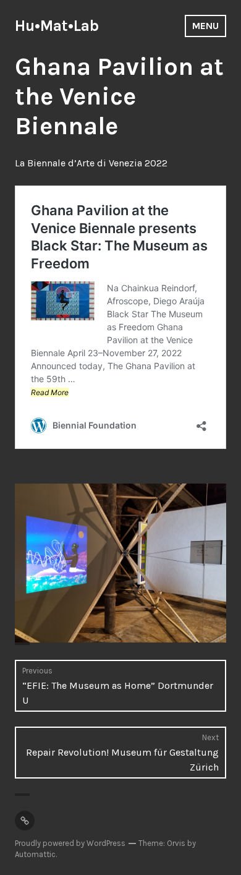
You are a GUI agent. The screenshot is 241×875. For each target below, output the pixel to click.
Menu (205, 26)
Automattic (35, 854)
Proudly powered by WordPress (70, 843)
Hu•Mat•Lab (57, 26)
